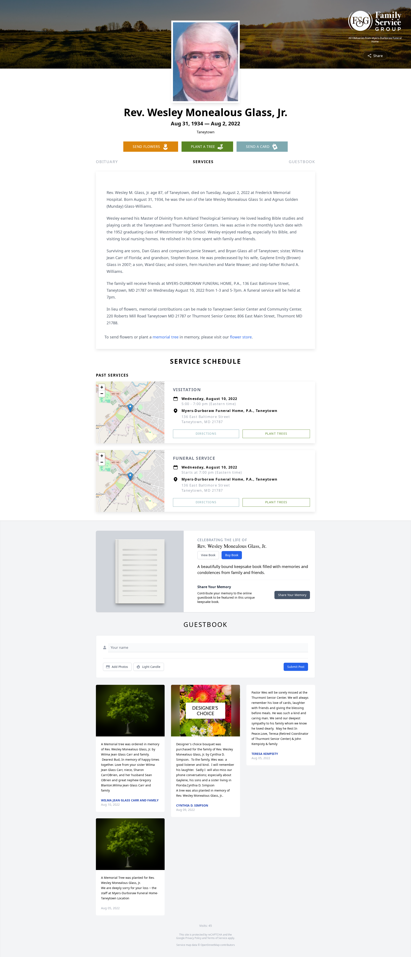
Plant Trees (276, 433)
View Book (208, 555)
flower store (241, 337)
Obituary (107, 161)
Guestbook (302, 161)
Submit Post (295, 667)
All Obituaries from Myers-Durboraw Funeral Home (375, 39)
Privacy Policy (193, 938)
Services (203, 161)
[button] (130, 408)
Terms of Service (217, 938)
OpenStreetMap (210, 945)
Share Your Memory (292, 595)
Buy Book (231, 555)
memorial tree (166, 337)
